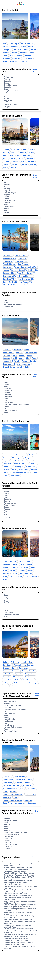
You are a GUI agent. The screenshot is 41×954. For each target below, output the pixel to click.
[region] (20, 27)
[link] (20, 3)
